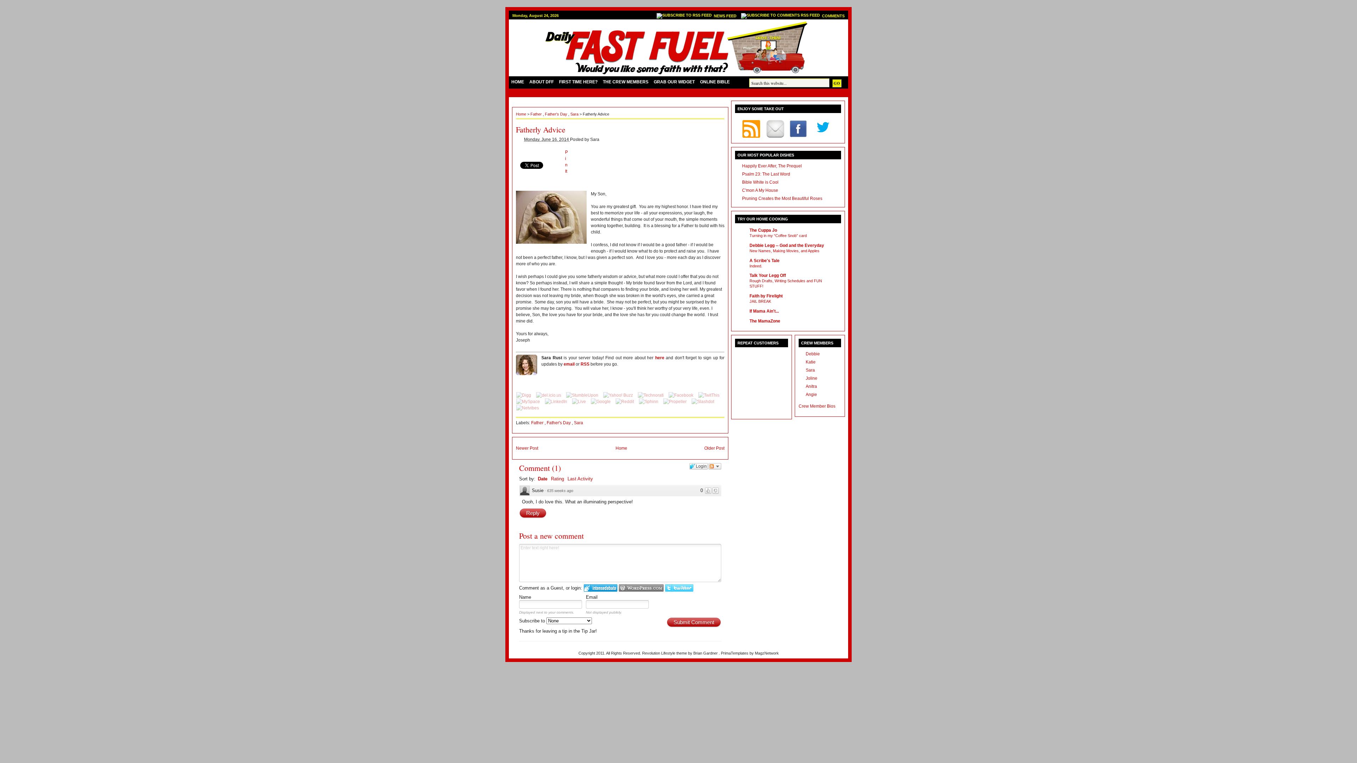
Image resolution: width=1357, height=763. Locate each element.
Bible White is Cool (760, 182)
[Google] (601, 401)
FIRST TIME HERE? (578, 81)
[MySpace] (528, 401)
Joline (811, 378)
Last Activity (580, 478)
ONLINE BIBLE (715, 81)
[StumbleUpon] (582, 395)
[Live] (579, 401)
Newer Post (527, 448)
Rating (557, 478)
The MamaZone (765, 321)
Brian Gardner (706, 653)
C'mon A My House (760, 190)
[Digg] (524, 395)
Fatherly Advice (540, 129)
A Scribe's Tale (765, 260)
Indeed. (756, 266)
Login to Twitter (679, 588)
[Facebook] (681, 395)
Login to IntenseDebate (600, 588)
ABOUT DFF (541, 81)
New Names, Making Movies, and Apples (785, 251)
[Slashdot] (703, 401)
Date (542, 478)
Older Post (714, 448)
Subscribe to (532, 620)
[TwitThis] (708, 395)
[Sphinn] (649, 401)
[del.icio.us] (549, 395)
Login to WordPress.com (641, 588)
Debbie (813, 353)
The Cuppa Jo (763, 230)
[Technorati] (651, 395)
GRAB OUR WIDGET (674, 81)
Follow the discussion (715, 466)
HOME (517, 81)
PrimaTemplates (735, 653)
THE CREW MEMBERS (625, 81)
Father (536, 114)
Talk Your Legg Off (768, 275)
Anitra (811, 386)
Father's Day (556, 114)
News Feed (726, 16)
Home (521, 114)
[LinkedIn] (556, 401)
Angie (811, 394)
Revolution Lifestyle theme (665, 653)
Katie (811, 362)
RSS (585, 364)
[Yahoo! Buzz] (618, 395)
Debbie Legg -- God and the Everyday (787, 245)
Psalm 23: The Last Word (766, 174)
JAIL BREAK (760, 301)
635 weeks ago (560, 491)
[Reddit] (625, 401)
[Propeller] (675, 401)
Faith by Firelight (766, 296)
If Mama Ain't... (764, 311)
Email (592, 597)
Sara (575, 114)
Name (525, 597)
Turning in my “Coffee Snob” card (778, 235)
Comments (833, 16)
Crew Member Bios (817, 406)
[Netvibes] (527, 408)
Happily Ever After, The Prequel (772, 166)
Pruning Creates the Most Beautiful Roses (782, 198)
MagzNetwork (767, 653)
